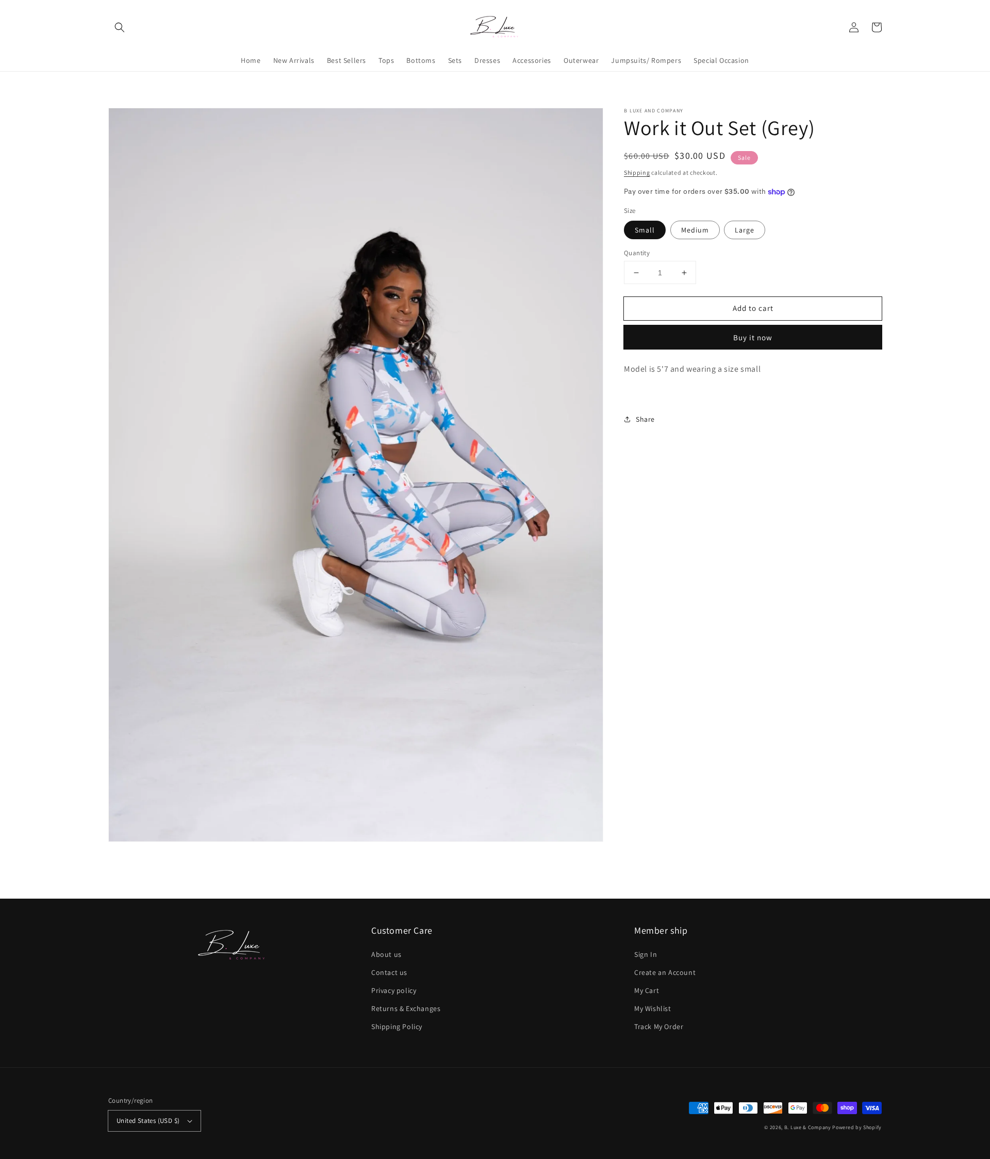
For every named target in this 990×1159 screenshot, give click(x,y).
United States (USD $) (148, 1120)
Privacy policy (393, 990)
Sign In (645, 954)
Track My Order (658, 1026)
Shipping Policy (396, 1026)
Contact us (389, 972)
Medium (695, 230)
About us (386, 954)
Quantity (637, 253)
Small (645, 230)
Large (744, 230)
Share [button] (645, 419)
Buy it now (752, 337)
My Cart (646, 990)
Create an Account (665, 972)
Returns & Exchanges (405, 1008)
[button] (119, 27)
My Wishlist (652, 1008)
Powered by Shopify (857, 1127)
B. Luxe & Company (807, 1127)
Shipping (637, 172)
